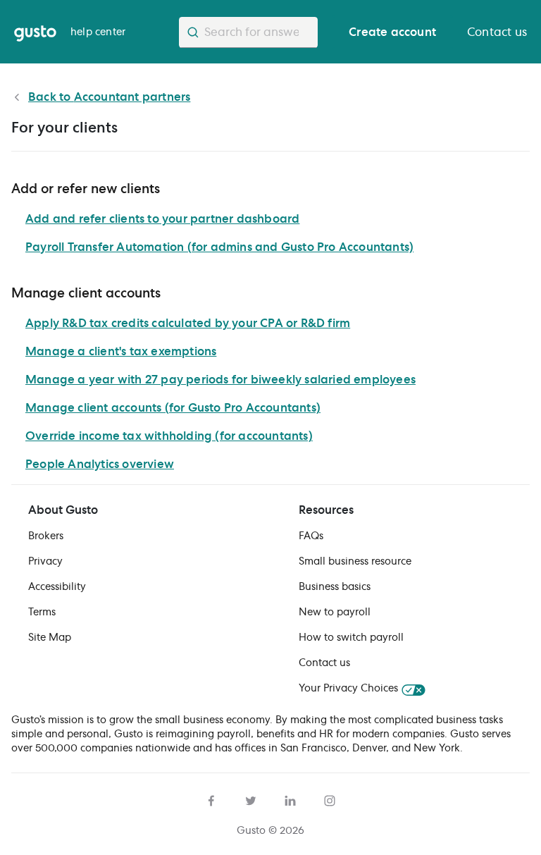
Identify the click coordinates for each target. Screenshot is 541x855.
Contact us (324, 663)
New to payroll (335, 612)
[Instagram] (329, 798)
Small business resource (355, 562)
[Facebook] (211, 798)
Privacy (45, 562)
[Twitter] (250, 798)
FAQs (311, 536)
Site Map (49, 638)
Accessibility (57, 587)
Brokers (45, 536)
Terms (42, 612)
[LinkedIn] (290, 798)
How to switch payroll (351, 638)
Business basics (335, 587)
